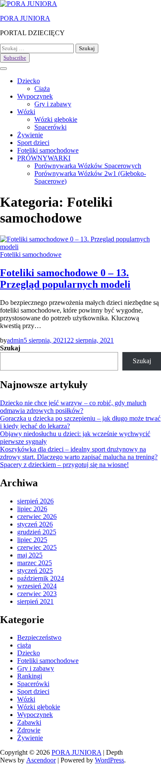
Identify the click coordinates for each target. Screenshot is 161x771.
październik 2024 (40, 578)
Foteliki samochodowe (48, 150)
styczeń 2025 (35, 570)
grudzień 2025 (36, 532)
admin (15, 340)
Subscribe (14, 57)
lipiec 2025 (32, 539)
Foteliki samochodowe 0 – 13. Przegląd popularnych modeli (65, 278)
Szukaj (10, 348)
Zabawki (29, 722)
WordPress (109, 760)
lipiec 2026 (32, 508)
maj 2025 (30, 555)
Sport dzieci (33, 142)
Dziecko (28, 80)
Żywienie (30, 135)
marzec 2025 (34, 562)
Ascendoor (41, 760)
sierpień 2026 (35, 501)
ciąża (24, 645)
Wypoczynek (35, 96)
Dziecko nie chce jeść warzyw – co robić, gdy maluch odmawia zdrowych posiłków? (73, 406)
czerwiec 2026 (37, 516)
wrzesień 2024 (37, 586)
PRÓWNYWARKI (43, 158)
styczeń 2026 (35, 524)
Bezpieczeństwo (39, 637)
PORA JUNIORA (25, 18)
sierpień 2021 (35, 601)
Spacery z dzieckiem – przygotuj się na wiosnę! (64, 464)
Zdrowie (28, 730)
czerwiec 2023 (37, 593)
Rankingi (29, 676)
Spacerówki (50, 127)
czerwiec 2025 (37, 547)
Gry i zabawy (52, 104)
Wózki (26, 111)
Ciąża (42, 88)
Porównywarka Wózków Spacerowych (87, 165)
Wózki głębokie (55, 119)
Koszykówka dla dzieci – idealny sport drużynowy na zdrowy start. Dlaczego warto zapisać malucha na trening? (79, 453)
